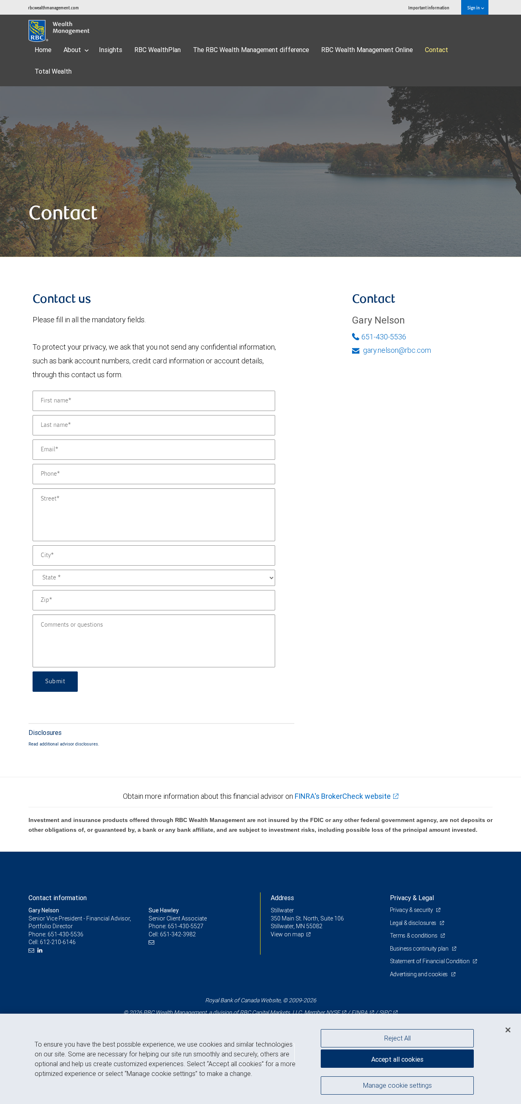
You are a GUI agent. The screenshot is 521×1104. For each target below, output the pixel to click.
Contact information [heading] (57, 898)
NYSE (333, 1012)
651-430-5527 (186, 926)
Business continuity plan (420, 948)
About (73, 50)
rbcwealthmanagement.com (53, 7)
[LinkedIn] (40, 950)
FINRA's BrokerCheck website (343, 796)
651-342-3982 (178, 934)
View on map (287, 934)
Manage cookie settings (397, 1085)
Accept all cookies (397, 1059)
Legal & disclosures (414, 923)
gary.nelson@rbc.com (396, 350)
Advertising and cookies (419, 974)
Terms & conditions (414, 935)
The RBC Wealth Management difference (251, 50)
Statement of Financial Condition (430, 961)
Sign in (474, 7)
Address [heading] (282, 898)
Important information (428, 7)
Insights (110, 50)
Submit (55, 681)
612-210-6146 (58, 942)
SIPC (385, 1012)
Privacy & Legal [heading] (412, 898)
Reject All (397, 1038)
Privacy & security (412, 910)
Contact (436, 50)
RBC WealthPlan (157, 50)
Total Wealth (53, 71)
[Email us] (32, 950)
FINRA (359, 1012)
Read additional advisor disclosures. (63, 744)
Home (43, 50)
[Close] (508, 1030)
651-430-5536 (383, 336)
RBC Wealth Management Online (367, 50)
